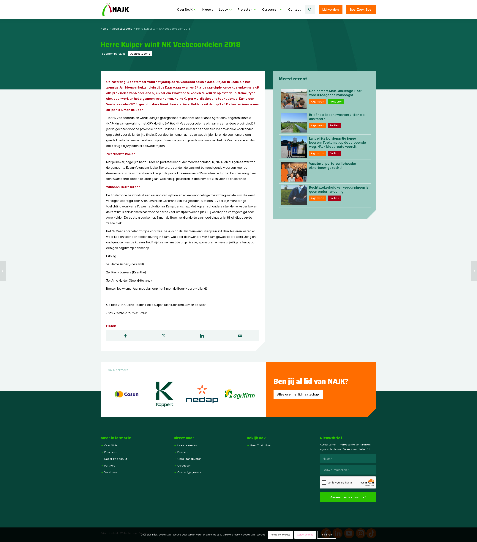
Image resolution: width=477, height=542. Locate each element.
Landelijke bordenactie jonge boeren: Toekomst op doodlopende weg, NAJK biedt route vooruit (337, 142)
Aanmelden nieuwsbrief (348, 497)
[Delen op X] (164, 335)
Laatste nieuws (187, 445)
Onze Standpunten (189, 459)
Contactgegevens (189, 472)
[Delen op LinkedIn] (202, 335)
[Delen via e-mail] (240, 335)
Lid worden (330, 9)
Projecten (183, 452)
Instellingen (326, 534)
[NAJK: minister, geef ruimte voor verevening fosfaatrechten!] (3, 271)
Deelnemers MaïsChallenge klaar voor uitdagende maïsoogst (335, 93)
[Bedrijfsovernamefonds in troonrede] (474, 271)
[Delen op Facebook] (125, 335)
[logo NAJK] (115, 9)
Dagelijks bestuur (115, 459)
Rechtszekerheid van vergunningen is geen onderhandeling (339, 189)
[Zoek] (310, 9)
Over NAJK (110, 445)
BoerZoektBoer (361, 9)
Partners (110, 465)
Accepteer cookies (280, 534)
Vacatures (110, 472)
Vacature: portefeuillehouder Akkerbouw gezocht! (332, 165)
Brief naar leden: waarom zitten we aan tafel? (337, 117)
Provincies (111, 452)
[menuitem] (186, 9)
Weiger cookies (305, 534)
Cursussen (184, 465)
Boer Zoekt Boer (260, 445)
